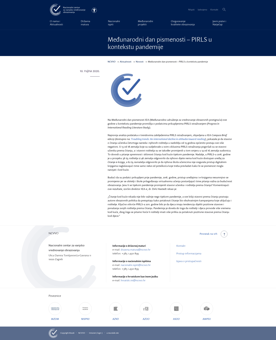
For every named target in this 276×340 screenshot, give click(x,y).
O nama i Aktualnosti (56, 22)
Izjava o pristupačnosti (188, 261)
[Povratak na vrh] (224, 234)
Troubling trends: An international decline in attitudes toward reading (168, 139)
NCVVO (81, 333)
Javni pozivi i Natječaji (219, 22)
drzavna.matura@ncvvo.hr (135, 249)
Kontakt (214, 9)
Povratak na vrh (208, 233)
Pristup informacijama (188, 253)
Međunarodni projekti (145, 22)
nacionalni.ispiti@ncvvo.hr (136, 265)
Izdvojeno (202, 9)
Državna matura (85, 22)
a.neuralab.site (113, 333)
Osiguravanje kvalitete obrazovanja (183, 22)
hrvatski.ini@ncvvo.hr (133, 280)
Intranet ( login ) (96, 333)
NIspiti (191, 9)
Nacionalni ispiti (114, 22)
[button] (224, 9)
